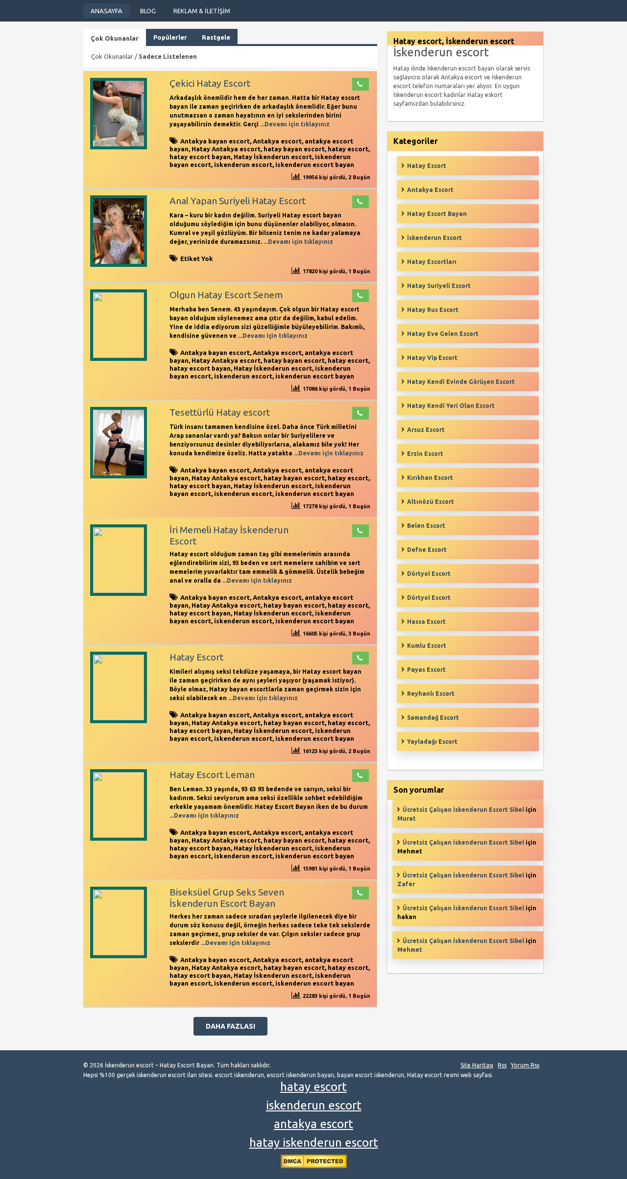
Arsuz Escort (426, 429)
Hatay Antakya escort (226, 148)
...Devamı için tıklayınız (294, 124)
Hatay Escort (196, 657)
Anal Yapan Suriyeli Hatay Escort (237, 200)
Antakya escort (277, 141)
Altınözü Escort (430, 501)
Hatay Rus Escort (432, 310)
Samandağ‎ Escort (433, 717)
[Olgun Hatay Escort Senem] (118, 356)
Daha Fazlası (230, 1026)
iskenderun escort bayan (314, 164)
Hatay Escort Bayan (437, 214)
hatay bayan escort (294, 148)
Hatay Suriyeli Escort (439, 286)
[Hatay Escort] (118, 718)
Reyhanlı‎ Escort (431, 693)
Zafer (406, 884)
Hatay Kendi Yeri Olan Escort (451, 405)
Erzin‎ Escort (425, 453)
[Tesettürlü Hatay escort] (118, 476)
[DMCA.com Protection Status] (314, 1166)
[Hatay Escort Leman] (118, 835)
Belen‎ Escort (426, 525)
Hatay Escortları (432, 262)
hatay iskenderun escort (313, 1142)
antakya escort (313, 1124)
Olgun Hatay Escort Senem (226, 294)
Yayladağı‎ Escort (432, 741)
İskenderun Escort (434, 238)
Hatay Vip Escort (432, 357)
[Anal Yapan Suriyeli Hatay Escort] (118, 264)
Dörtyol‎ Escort (429, 597)
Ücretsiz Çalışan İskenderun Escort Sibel (463, 809)
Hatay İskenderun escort (273, 156)
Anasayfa (106, 10)
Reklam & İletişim (201, 10)
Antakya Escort (430, 190)
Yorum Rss (525, 1065)
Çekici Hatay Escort (209, 83)
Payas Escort (426, 669)
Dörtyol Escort (429, 573)
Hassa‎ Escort (426, 621)
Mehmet (409, 949)
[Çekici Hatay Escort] (118, 147)
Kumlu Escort (426, 645)
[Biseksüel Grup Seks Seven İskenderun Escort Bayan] (118, 953)
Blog (148, 10)
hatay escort (348, 148)
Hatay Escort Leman (212, 774)
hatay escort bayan (200, 156)
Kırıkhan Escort (430, 477)
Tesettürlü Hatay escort (219, 412)
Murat (406, 818)
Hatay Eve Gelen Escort (443, 333)
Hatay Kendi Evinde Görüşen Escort (461, 381)
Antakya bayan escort (215, 141)
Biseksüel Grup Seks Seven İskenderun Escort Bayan (226, 898)
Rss (502, 1065)
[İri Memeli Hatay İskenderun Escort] (118, 591)
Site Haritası (476, 1065)
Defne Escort (427, 549)
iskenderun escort (243, 164)
